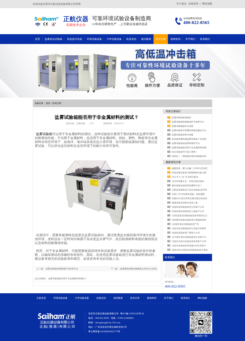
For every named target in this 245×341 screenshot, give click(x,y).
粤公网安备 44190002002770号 (104, 331)
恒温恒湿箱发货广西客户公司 (186, 233)
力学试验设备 (114, 39)
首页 (37, 39)
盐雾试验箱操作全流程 (182, 126)
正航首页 (41, 298)
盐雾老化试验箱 (53, 39)
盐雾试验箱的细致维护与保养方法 (62, 268)
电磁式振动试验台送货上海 (185, 202)
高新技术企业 (76, 25)
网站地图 (207, 3)
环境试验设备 (94, 39)
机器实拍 (131, 39)
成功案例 (146, 39)
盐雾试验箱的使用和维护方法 (186, 143)
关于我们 (190, 39)
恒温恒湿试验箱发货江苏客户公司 (188, 207)
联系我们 (205, 39)
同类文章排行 (173, 111)
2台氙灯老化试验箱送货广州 (185, 224)
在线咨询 (193, 3)
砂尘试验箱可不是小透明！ (185, 152)
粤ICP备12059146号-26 (132, 313)
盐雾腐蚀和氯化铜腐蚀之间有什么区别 (138, 268)
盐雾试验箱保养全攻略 (182, 134)
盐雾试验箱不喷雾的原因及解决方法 (189, 130)
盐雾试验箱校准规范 (181, 117)
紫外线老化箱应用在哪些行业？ (187, 185)
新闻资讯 (176, 39)
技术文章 (161, 39)
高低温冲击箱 (74, 39)
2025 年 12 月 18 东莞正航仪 (185, 177)
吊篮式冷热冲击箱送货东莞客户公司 (189, 241)
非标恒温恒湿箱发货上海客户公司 (188, 211)
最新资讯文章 (173, 162)
